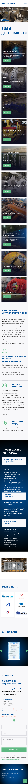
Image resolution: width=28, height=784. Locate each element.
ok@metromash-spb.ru (18, 709)
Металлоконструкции (10, 51)
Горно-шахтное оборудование (13, 266)
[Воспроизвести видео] (14, 565)
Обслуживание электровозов (12, 130)
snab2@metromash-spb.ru (8, 716)
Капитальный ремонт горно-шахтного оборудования (12, 291)
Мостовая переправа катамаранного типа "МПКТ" (12, 212)
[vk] (14, 720)
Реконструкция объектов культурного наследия (11, 153)
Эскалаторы (7, 104)
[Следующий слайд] (27, 651)
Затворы (6, 78)
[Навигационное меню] (25, 3)
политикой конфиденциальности (11, 759)
